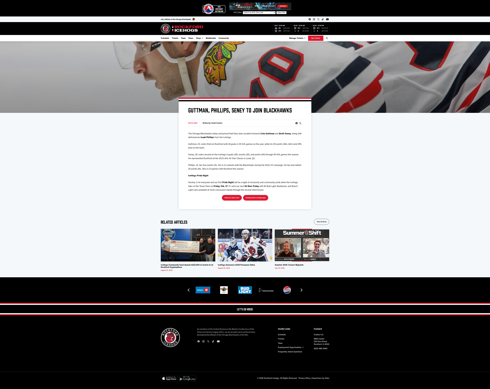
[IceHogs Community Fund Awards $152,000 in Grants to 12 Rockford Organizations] (188, 245)
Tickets (175, 38)
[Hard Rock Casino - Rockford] (224, 290)
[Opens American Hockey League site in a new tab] (214, 9)
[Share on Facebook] (296, 123)
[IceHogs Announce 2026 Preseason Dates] (245, 245)
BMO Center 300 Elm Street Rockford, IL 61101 (321, 341)
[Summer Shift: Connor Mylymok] (302, 245)
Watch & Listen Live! (231, 198)
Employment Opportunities (289, 347)
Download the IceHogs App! (256, 198)
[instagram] (314, 19)
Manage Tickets (296, 38)
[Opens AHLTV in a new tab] (260, 6)
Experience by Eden (320, 378)
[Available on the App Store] (169, 378)
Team (183, 38)
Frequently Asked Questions (290, 352)
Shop (198, 38)
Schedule (165, 38)
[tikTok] (322, 19)
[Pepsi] (287, 290)
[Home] (182, 28)
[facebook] (309, 19)
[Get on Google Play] (187, 378)
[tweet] (300, 123)
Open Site (281, 12)
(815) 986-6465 (320, 349)
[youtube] (327, 19)
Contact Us (318, 335)
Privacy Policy (304, 378)
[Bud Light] (245, 290)
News (190, 38)
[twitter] (318, 19)
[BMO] (203, 290)
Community (224, 38)
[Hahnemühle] (266, 290)
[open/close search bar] (327, 38)
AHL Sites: (238, 12)
